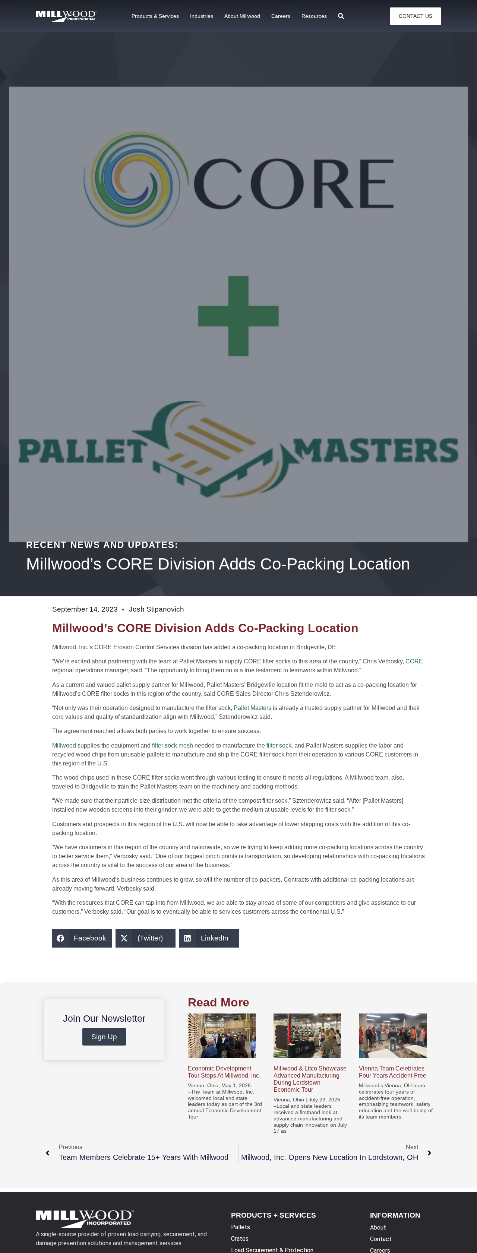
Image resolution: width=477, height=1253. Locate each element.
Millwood (64, 745)
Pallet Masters (252, 708)
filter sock (278, 745)
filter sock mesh (172, 745)
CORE (414, 661)
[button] (82, 938)
